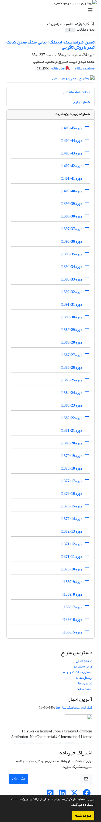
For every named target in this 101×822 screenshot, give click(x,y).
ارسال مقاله (83, 677)
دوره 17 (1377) (71, 481)
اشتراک (18, 779)
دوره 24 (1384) (71, 392)
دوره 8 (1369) (72, 594)
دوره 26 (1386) (71, 367)
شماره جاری (81, 102)
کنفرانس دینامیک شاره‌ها (74, 707)
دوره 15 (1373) (71, 506)
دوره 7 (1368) (72, 607)
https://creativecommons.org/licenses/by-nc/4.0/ (53, 742)
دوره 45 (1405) (71, 128)
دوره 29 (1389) (71, 329)
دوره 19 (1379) (71, 455)
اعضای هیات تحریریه (77, 672)
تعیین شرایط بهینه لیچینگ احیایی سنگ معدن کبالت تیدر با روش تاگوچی (50, 44)
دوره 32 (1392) (71, 292)
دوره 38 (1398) (71, 216)
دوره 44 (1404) (71, 140)
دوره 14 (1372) (71, 518)
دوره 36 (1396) (71, 241)
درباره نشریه (83, 666)
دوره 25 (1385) (71, 380)
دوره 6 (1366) (72, 619)
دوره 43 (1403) (71, 153)
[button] (70, 805)
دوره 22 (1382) (71, 418)
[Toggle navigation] (52, 10)
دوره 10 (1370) (71, 569)
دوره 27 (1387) (71, 355)
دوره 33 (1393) (71, 279)
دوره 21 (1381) (71, 430)
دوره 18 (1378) (71, 468)
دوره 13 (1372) (71, 531)
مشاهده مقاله (85, 68)
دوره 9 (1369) (72, 581)
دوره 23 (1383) (71, 405)
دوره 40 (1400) (71, 191)
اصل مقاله (51, 68)
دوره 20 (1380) (71, 443)
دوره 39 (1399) (71, 203)
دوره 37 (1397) (71, 229)
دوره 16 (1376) (71, 493)
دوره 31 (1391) (71, 304)
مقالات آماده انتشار (76, 91)
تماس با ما (85, 683)
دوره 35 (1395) (71, 254)
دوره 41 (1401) (71, 178)
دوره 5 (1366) (72, 632)
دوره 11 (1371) (71, 556)
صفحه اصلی (84, 660)
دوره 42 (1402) (71, 165)
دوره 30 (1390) (71, 317)
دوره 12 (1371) (71, 544)
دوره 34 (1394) (71, 266)
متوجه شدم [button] (83, 815)
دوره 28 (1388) (71, 342)
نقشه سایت (84, 688)
